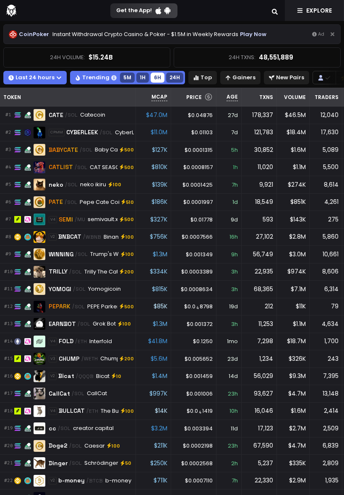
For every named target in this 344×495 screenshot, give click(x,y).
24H (174, 77)
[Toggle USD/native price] (208, 97)
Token (12, 97)
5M (127, 77)
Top (206, 77)
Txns (266, 97)
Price (194, 97)
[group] (324, 77)
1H (143, 77)
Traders (327, 97)
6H (157, 77)
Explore (319, 10)
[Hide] (332, 34)
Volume (295, 97)
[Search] (274, 10)
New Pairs (290, 77)
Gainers (243, 77)
